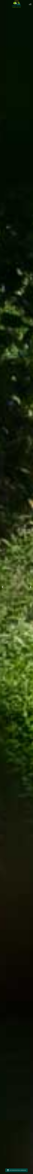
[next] (30, 587)
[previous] (3, 587)
